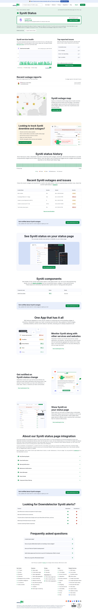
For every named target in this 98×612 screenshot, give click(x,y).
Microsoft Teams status (75, 582)
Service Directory (63, 574)
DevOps (19, 572)
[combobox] (32, 5)
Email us (44, 562)
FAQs (60, 594)
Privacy (60, 590)
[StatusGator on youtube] (70, 601)
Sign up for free (20, 44)
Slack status (72, 592)
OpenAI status (73, 588)
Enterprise (20, 576)
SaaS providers (21, 584)
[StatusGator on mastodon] (74, 601)
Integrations (61, 576)
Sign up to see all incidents (49, 211)
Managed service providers (24, 578)
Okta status (72, 586)
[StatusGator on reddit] (66, 601)
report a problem (37, 283)
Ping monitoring (36, 584)
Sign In (76, 4)
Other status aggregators (51, 581)
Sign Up (82, 4)
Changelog (61, 584)
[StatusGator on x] (80, 601)
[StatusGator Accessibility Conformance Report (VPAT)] (79, 605)
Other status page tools (51, 576)
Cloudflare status (74, 574)
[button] (49, 456)
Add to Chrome (64, 1)
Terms (60, 592)
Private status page (37, 572)
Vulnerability (61, 588)
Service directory (23, 9)
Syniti (28, 9)
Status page (35, 570)
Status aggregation (37, 574)
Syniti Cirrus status (21, 293)
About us (61, 570)
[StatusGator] (41, 602)
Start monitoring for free (25, 142)
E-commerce (21, 582)
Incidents (34, 586)
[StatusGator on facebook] (78, 601)
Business (47, 570)
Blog (71, 4)
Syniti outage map (32, 104)
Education (20, 574)
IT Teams (20, 570)
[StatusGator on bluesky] (72, 601)
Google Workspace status (75, 580)
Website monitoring (37, 580)
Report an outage (74, 20)
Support (61, 580)
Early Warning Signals (37, 582)
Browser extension (63, 578)
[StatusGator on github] (76, 601)
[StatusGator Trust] (74, 605)
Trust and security (63, 586)
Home (18, 9)
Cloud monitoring (36, 578)
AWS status (72, 570)
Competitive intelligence (23, 580)
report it (55, 184)
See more (66, 293)
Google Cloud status (74, 578)
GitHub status (73, 576)
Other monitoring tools (50, 578)
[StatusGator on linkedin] (68, 601)
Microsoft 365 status (74, 584)
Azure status (73, 572)
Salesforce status (74, 590)
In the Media (61, 572)
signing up (76, 450)
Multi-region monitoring (38, 588)
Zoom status (73, 594)
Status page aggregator (38, 576)
